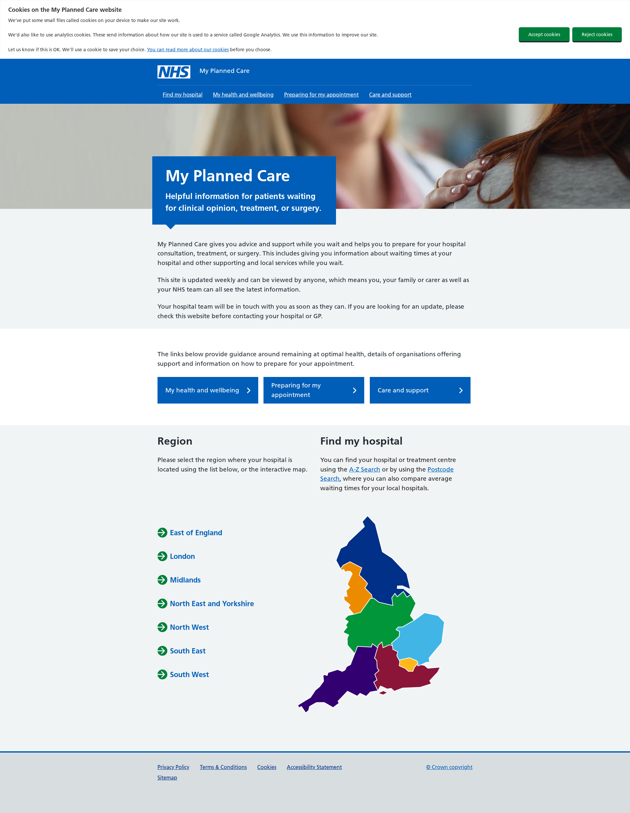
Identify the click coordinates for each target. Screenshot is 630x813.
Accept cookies (544, 34)
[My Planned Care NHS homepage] (174, 71)
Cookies (266, 767)
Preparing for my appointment (321, 94)
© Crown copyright (449, 767)
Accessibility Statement (314, 767)
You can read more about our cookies (188, 50)
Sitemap (167, 777)
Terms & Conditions (223, 767)
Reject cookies (597, 34)
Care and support (390, 94)
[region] (315, 29)
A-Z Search (364, 469)
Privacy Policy (173, 767)
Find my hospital (182, 94)
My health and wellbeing (243, 94)
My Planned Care (225, 71)
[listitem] (373, 560)
